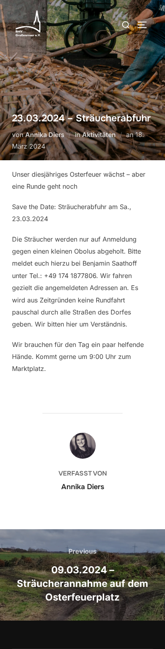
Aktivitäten (99, 135)
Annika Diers (44, 135)
